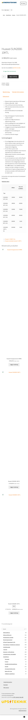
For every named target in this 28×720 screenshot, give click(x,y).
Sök (14, 717)
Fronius (6, 661)
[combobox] (14, 629)
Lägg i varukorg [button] (14, 364)
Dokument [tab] (6, 96)
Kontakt (6, 685)
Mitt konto (6, 687)
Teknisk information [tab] (18, 92)
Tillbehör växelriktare (10, 673)
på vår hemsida (16, 67)
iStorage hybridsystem (10, 669)
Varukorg (21, 716)
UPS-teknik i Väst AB (18, 697)
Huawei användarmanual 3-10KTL (13, 241)
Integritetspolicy (8, 682)
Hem (4, 15)
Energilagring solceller (8, 637)
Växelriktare (8, 15)
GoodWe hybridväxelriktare (11, 664)
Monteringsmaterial (7, 639)
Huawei (13, 15)
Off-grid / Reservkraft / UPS (9, 642)
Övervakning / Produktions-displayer (11, 644)
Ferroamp (7, 659)
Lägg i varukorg (13, 76)
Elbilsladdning (6, 632)
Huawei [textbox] (13, 629)
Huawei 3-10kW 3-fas (10, 239)
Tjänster (5, 649)
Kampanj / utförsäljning (8, 652)
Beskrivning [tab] (6, 92)
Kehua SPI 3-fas (8, 671)
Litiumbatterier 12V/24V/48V (9, 654)
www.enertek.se (22, 710)
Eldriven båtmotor (7, 635)
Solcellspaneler (6, 647)
